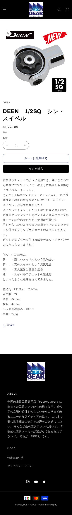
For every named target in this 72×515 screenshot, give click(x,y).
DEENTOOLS (29, 505)
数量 (5, 138)
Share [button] (11, 325)
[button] (5, 10)
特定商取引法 (15, 458)
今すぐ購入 (36, 169)
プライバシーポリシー (20, 466)
